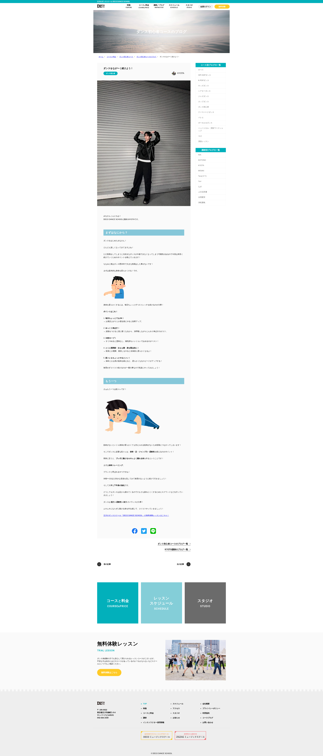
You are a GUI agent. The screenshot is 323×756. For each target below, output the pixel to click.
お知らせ (176, 718)
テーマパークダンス (206, 112)
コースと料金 (148, 713)
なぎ (200, 187)
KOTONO (202, 160)
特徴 (145, 708)
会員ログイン (205, 7)
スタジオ (176, 713)
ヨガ (200, 136)
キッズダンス (203, 86)
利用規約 (206, 713)
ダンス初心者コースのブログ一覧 (173, 544)
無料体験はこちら (109, 672)
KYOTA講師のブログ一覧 (176, 549)
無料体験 (222, 7)
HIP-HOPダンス (204, 75)
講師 (145, 718)
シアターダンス (204, 91)
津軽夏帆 (201, 202)
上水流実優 (202, 192)
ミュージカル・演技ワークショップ (210, 129)
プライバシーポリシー (211, 708)
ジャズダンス (203, 96)
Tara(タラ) (202, 176)
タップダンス (203, 102)
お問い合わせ (208, 722)
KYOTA (180, 73)
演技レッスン (203, 141)
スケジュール (178, 704)
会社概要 (206, 704)
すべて (201, 70)
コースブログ (208, 718)
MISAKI (201, 171)
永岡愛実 (201, 197)
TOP (145, 704)
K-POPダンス (203, 80)
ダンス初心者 (110, 73)
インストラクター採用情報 (153, 722)
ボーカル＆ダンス (205, 123)
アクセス (176, 708)
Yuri (199, 181)
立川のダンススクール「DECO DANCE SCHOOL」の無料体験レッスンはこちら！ (136, 515)
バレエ (201, 117)
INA (199, 155)
